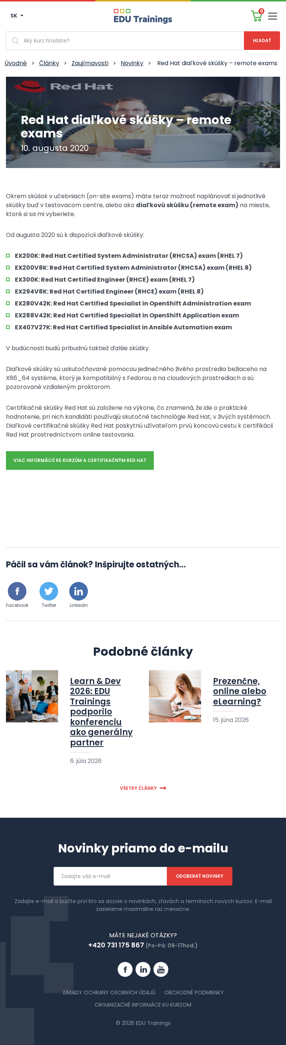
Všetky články (138, 788)
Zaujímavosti (90, 63)
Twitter (49, 605)
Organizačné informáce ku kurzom (143, 1004)
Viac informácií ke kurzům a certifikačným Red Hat (79, 460)
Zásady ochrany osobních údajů (109, 992)
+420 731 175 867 (116, 945)
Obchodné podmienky (194, 992)
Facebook (17, 605)
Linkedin (79, 605)
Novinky (132, 63)
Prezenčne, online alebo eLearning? (239, 691)
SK (14, 15)
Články (49, 63)
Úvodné (15, 63)
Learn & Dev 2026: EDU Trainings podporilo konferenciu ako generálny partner (101, 711)
